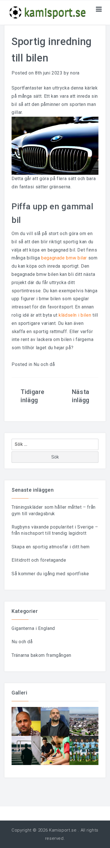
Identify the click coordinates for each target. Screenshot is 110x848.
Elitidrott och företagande (39, 560)
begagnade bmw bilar (64, 258)
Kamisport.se (63, 830)
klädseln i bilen (75, 315)
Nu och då (44, 364)
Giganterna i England (33, 628)
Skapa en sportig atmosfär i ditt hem (51, 546)
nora (75, 73)
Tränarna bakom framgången (41, 655)
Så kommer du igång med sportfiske (50, 573)
